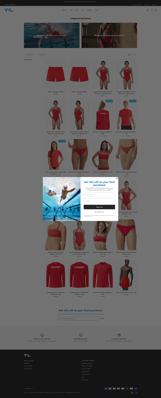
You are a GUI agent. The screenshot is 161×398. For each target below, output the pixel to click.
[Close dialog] (117, 178)
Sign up (99, 207)
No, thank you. (99, 212)
